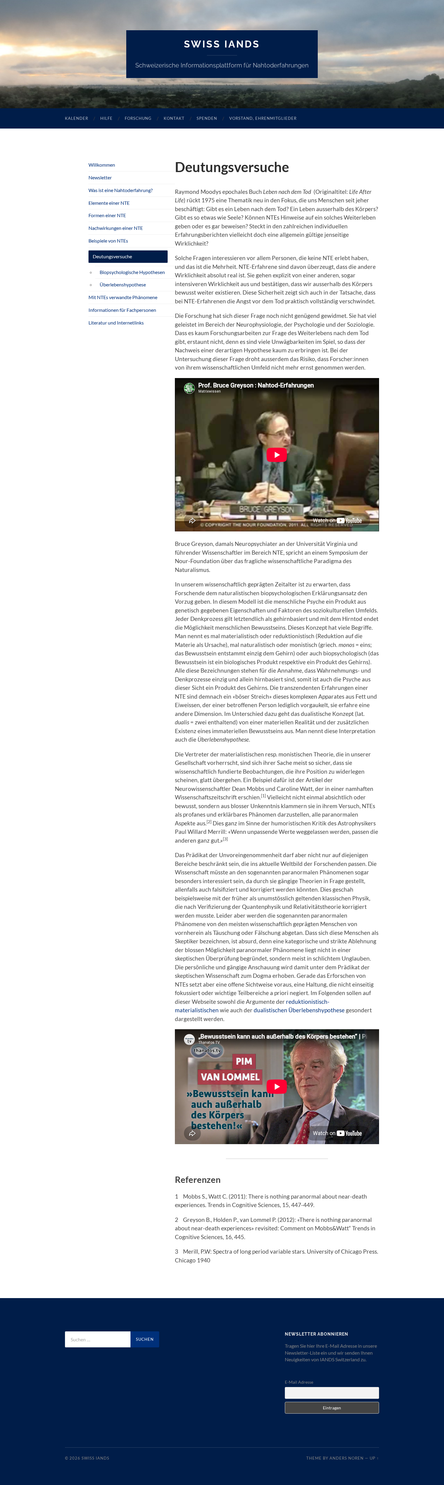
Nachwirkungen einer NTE (115, 228)
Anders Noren (347, 1458)
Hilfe (106, 118)
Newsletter (100, 177)
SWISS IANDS (222, 44)
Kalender (76, 118)
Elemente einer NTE (109, 203)
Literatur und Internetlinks (116, 322)
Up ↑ (374, 1458)
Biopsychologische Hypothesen (132, 272)
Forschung (138, 118)
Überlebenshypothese (123, 284)
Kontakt (174, 118)
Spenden (207, 118)
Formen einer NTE (107, 215)
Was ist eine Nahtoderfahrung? (120, 190)
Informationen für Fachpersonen (122, 310)
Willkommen (101, 165)
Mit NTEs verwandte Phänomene (122, 297)
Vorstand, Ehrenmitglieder (263, 118)
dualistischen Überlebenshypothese (299, 1010)
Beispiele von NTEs (108, 240)
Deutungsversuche (112, 256)
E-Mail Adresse (299, 1382)
